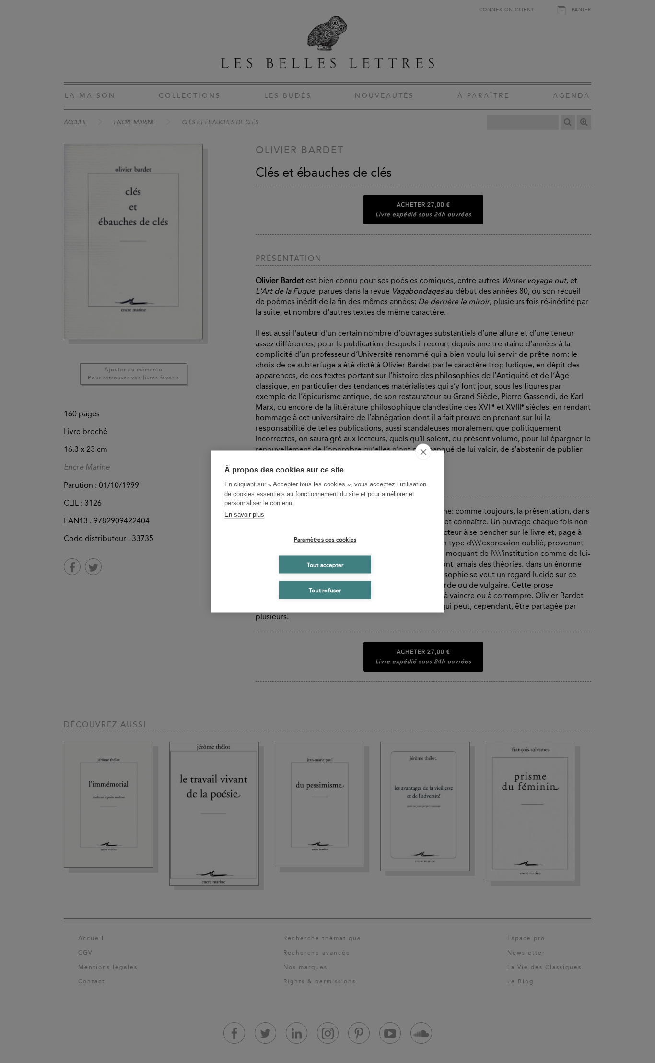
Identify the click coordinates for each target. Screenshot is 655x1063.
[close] (423, 452)
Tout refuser (325, 590)
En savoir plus (244, 514)
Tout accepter (325, 564)
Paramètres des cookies (325, 539)
